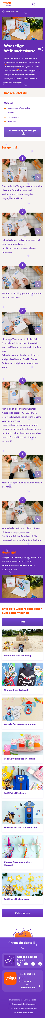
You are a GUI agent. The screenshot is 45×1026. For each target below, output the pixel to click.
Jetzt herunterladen (28, 986)
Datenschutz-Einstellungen (23, 1008)
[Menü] (40, 4)
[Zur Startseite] (7, 4)
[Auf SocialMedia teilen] (40, 48)
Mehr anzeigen (22, 913)
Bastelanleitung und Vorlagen (22, 130)
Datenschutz (30, 1000)
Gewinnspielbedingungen (24, 1004)
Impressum (14, 1000)
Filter (22, 621)
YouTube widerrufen (23, 1012)
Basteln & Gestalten (12, 11)
